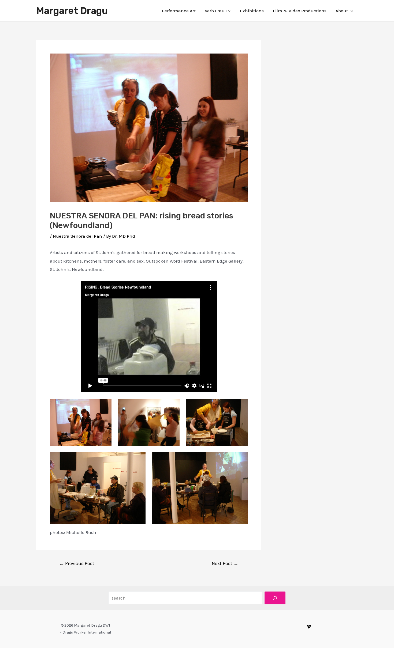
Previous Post (76, 563)
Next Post (225, 563)
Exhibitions (252, 10)
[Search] (275, 598)
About (342, 10)
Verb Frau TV (218, 10)
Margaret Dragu (72, 10)
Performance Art (179, 10)
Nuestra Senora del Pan (77, 236)
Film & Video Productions (299, 10)
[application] (350, 10)
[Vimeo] (308, 626)
